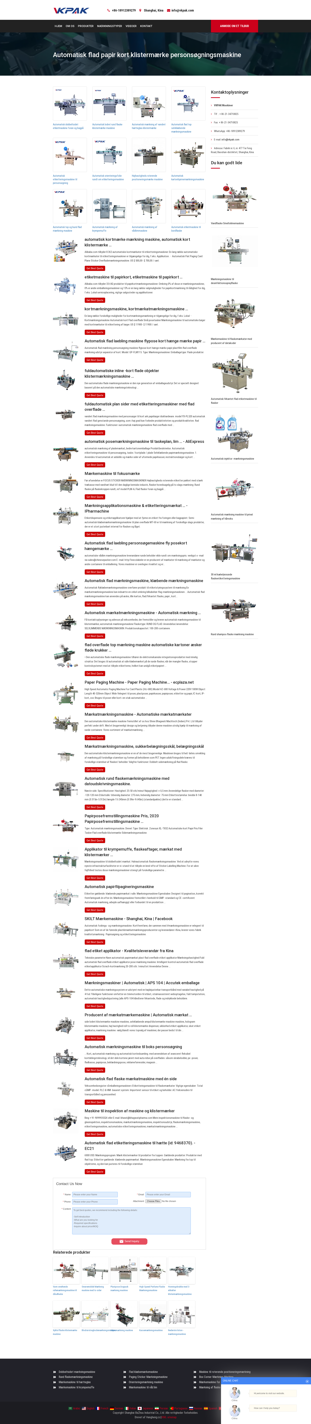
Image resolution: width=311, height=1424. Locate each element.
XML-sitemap (169, 1417)
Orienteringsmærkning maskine (146, 1382)
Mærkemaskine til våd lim (143, 1387)
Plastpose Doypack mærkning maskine (119, 1288)
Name (67, 1194)
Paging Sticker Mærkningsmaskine (148, 1377)
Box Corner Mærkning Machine (216, 1377)
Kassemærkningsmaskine (151, 1330)
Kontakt (146, 26)
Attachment (138, 1201)
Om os (70, 26)
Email (140, 1194)
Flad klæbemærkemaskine (143, 1372)
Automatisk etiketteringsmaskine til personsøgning (65, 179)
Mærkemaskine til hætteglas (75, 1382)
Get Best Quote (95, 268)
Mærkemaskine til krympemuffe (76, 1387)
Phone (67, 1202)
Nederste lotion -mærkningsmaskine (177, 1332)
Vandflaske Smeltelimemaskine (227, 223)
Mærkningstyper (109, 26)
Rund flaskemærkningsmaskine (76, 1377)
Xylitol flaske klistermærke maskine (65, 1332)
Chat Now (266, 1413)
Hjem (58, 26)
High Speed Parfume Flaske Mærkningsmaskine (152, 1288)
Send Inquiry (132, 1241)
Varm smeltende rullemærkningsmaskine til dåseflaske (65, 1290)
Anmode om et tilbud (234, 26)
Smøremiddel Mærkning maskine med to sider (93, 1288)
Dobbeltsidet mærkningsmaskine (77, 1372)
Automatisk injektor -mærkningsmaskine (232, 458)
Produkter (86, 26)
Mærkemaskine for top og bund (217, 1382)
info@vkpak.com (183, 10)
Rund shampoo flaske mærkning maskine (232, 634)
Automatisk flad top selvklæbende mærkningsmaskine (181, 128)
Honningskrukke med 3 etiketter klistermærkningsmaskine (179, 1290)
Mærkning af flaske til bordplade (217, 1387)
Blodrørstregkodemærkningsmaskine (95, 1330)
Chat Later (283, 1414)
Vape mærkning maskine (122, 1330)
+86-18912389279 (124, 10)
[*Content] (64, 1233)
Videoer (131, 26)
